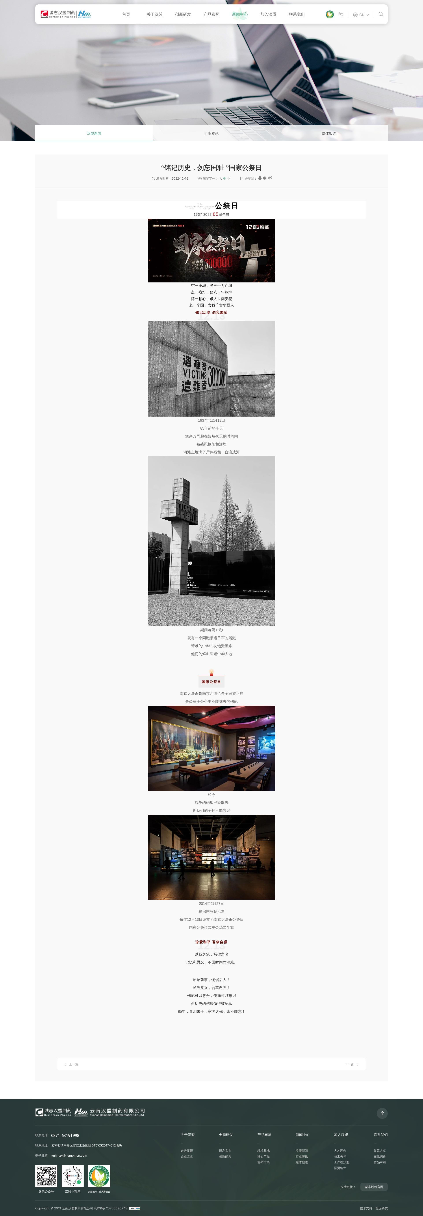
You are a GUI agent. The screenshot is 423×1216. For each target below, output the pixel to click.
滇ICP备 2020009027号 (111, 1208)
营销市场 (263, 1162)
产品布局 (211, 14)
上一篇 (73, 1064)
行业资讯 (211, 133)
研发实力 (225, 1150)
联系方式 (380, 1150)
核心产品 (263, 1156)
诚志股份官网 (374, 1187)
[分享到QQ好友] (260, 178)
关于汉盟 (155, 14)
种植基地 (263, 1150)
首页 (126, 14)
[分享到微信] (265, 178)
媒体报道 (329, 133)
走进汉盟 (187, 1150)
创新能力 (225, 1156)
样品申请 (380, 1162)
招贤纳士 (340, 1168)
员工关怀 (340, 1156)
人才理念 (340, 1150)
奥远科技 (381, 1208)
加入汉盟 (268, 14)
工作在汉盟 (341, 1162)
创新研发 (183, 14)
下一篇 (349, 1064)
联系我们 (297, 14)
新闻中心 (240, 14)
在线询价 (380, 1156)
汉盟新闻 (94, 133)
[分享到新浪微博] (270, 177)
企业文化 (187, 1156)
